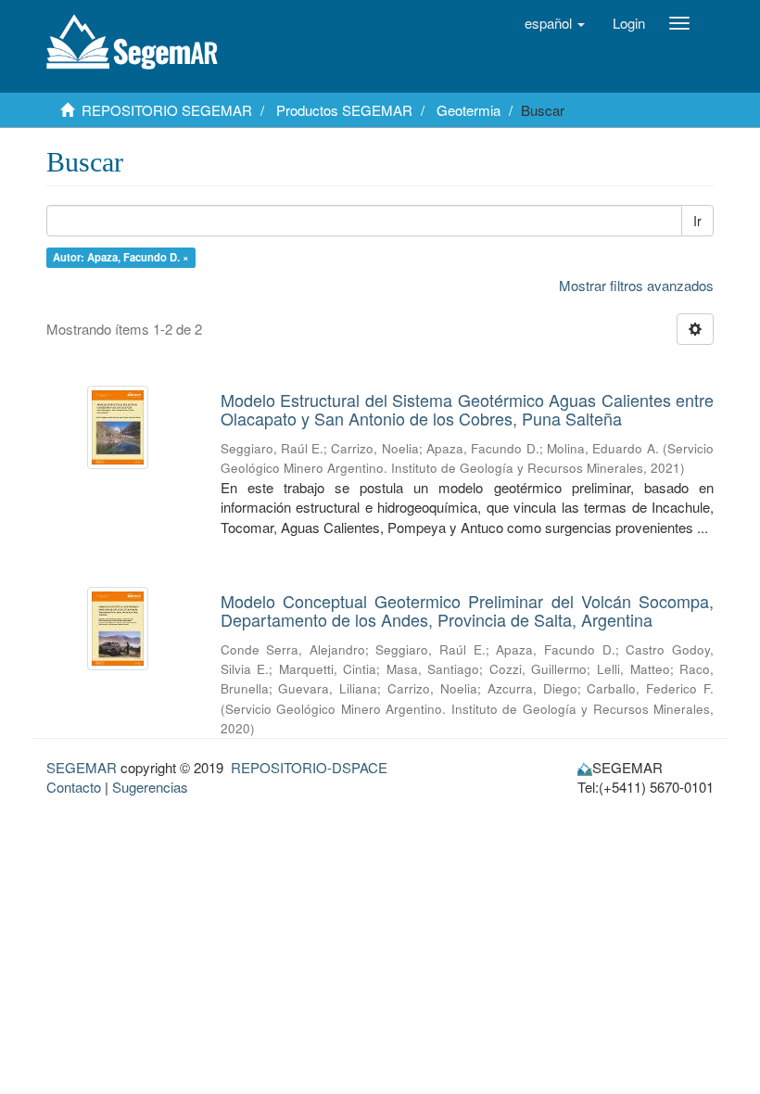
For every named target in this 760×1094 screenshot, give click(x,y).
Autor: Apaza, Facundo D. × (121, 256)
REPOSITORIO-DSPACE (309, 767)
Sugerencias (150, 786)
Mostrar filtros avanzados (636, 285)
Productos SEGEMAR (344, 110)
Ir (697, 220)
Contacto (73, 786)
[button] (555, 23)
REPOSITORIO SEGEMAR (167, 110)
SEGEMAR (81, 767)
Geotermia (468, 110)
